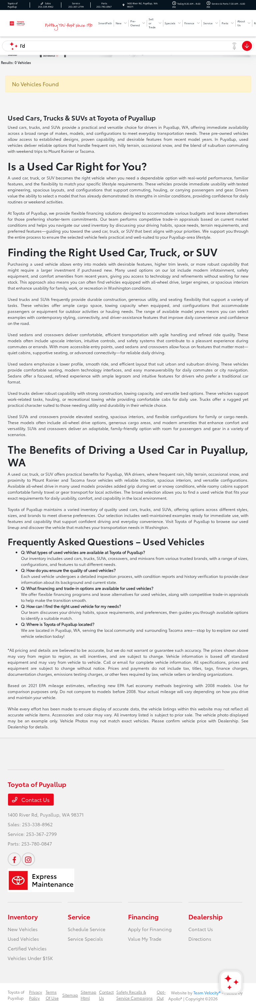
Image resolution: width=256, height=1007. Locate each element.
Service (79, 916)
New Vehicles (23, 929)
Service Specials (85, 938)
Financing (143, 916)
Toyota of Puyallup (16, 995)
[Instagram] (28, 859)
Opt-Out (161, 995)
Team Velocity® (207, 992)
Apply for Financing (150, 929)
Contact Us (35, 799)
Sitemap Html (88, 995)
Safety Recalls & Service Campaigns (134, 995)
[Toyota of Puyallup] (26, 22)
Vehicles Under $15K (30, 958)
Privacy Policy (35, 995)
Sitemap (70, 995)
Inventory (23, 916)
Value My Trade (144, 938)
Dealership (205, 916)
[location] (123, 5)
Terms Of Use (52, 995)
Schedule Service (86, 929)
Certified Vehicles (27, 948)
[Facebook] (14, 859)
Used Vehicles (23, 938)
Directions (199, 938)
